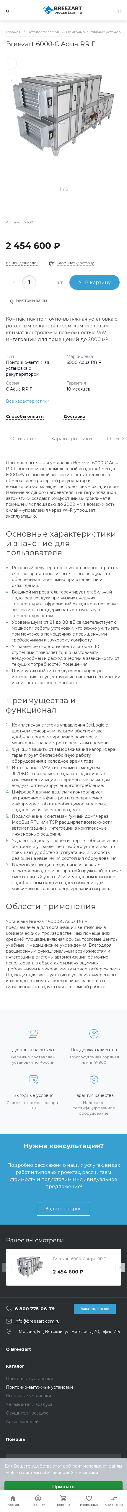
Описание (23, 438)
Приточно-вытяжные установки (39, 1387)
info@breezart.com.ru (37, 1321)
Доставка (74, 417)
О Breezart (18, 1349)
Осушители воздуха (27, 1413)
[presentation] (123, 438)
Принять (63, 1486)
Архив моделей (22, 1421)
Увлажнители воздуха (29, 1404)
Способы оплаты (25, 417)
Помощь (15, 1439)
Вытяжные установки (28, 1396)
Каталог (15, 1366)
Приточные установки (29, 1378)
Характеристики (71, 438)
